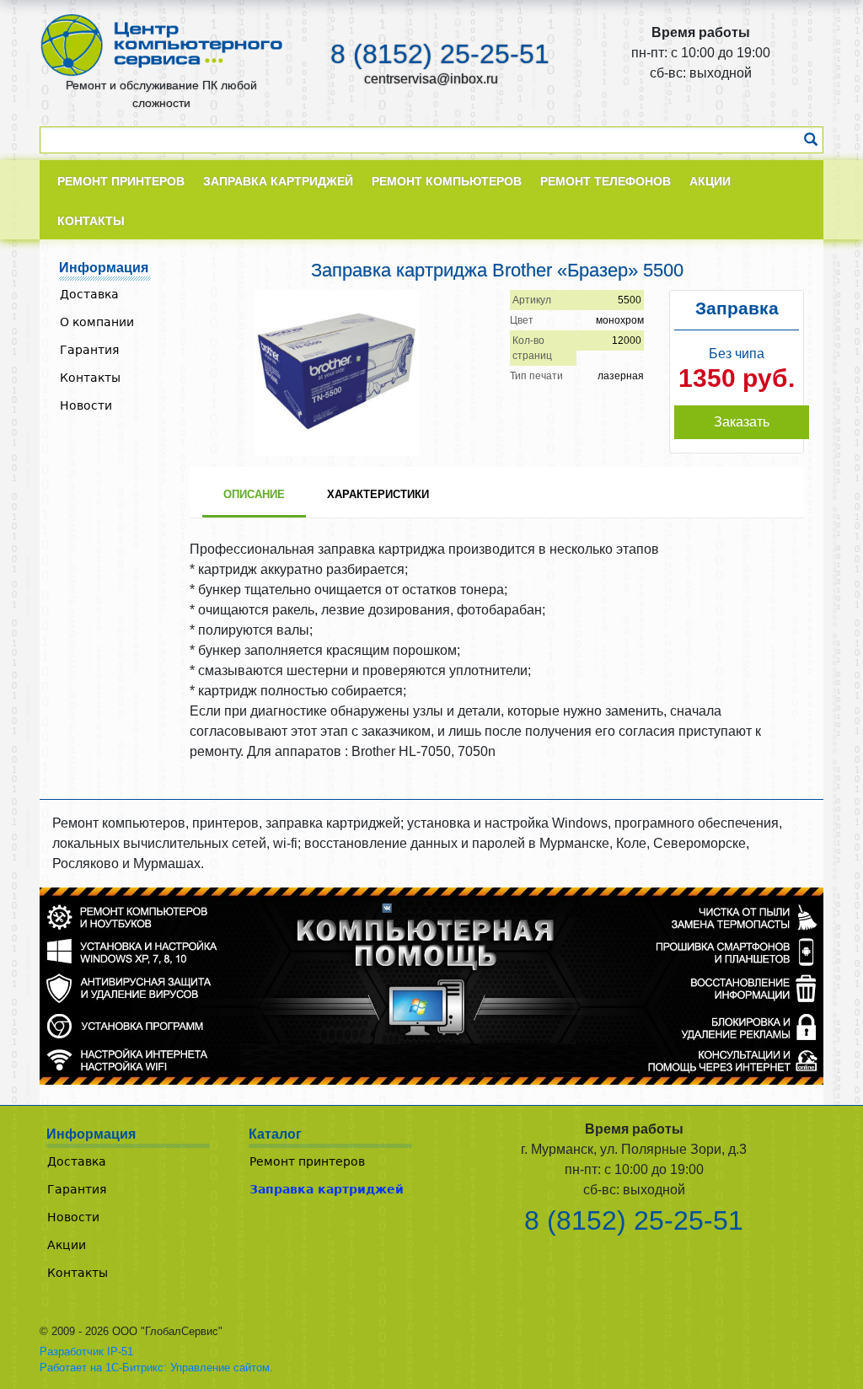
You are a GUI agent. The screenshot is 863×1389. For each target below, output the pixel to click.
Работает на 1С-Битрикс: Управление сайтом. (156, 1367)
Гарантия (89, 350)
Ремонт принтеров (307, 1161)
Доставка (89, 294)
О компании (97, 322)
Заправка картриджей (326, 1189)
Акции (66, 1245)
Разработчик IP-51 (86, 1351)
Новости (86, 405)
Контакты (90, 377)
